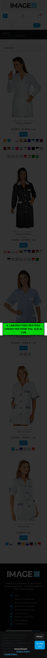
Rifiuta (39, 636)
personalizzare (20, 649)
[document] (23, 329)
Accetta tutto (40, 645)
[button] (43, 326)
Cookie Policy (10, 654)
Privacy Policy (23, 651)
